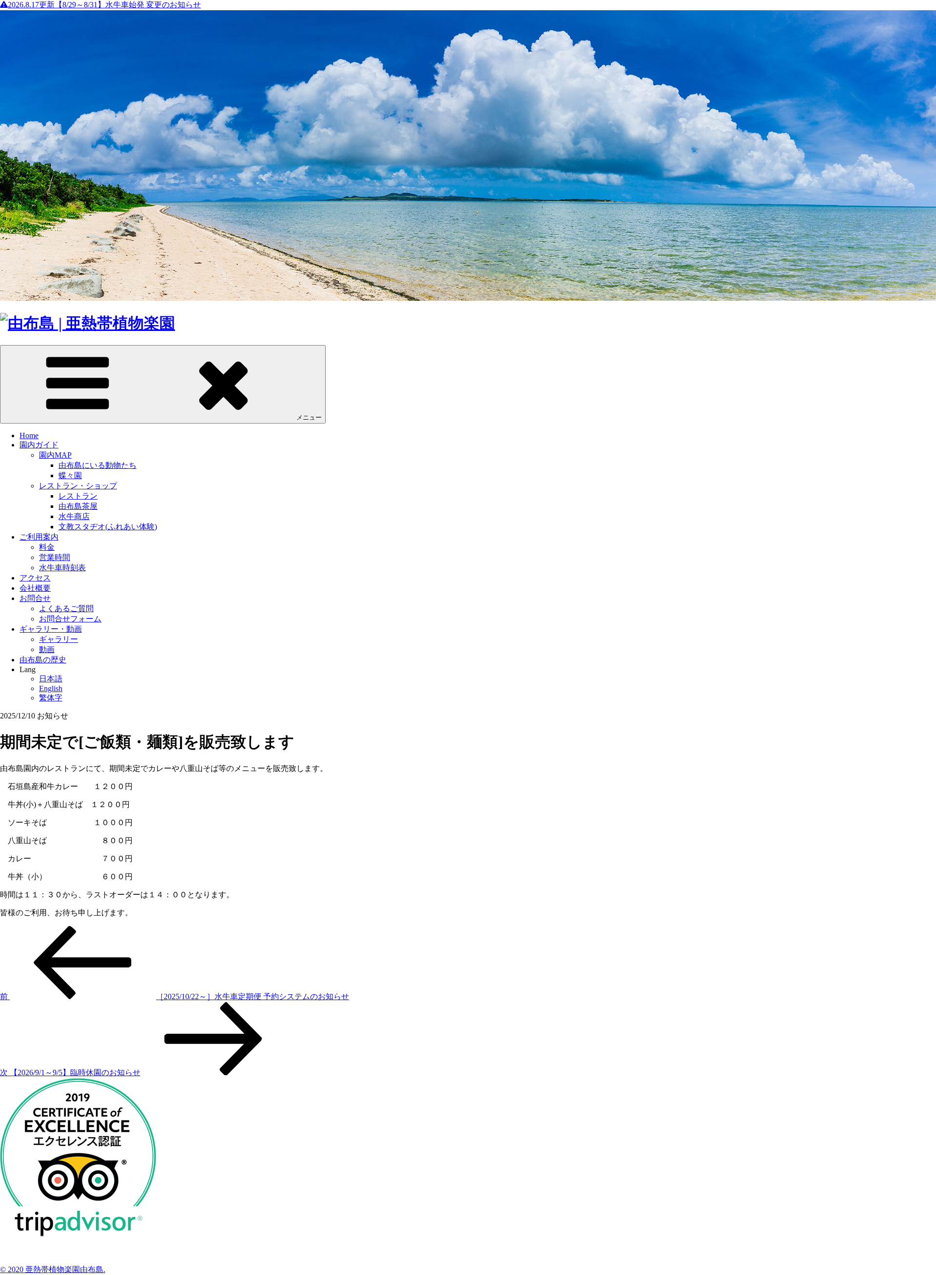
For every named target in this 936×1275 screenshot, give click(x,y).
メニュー (309, 417)
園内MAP (55, 455)
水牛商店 (74, 516)
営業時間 (54, 557)
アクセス (35, 578)
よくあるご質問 (66, 608)
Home (29, 435)
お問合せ (35, 598)
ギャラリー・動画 (51, 629)
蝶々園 (70, 475)
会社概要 (35, 588)
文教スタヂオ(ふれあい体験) (107, 526)
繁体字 (50, 698)
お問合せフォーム (70, 619)
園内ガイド (39, 445)
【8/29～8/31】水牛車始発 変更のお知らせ (104, 4)
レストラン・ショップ (78, 486)
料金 (47, 547)
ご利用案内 (39, 537)
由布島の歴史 (43, 660)
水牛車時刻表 (62, 567)
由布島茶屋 (78, 506)
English (50, 688)
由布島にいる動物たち (97, 465)
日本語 (50, 679)
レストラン (78, 496)
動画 (47, 649)
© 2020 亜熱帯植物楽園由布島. (52, 1269)
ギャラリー (58, 639)
